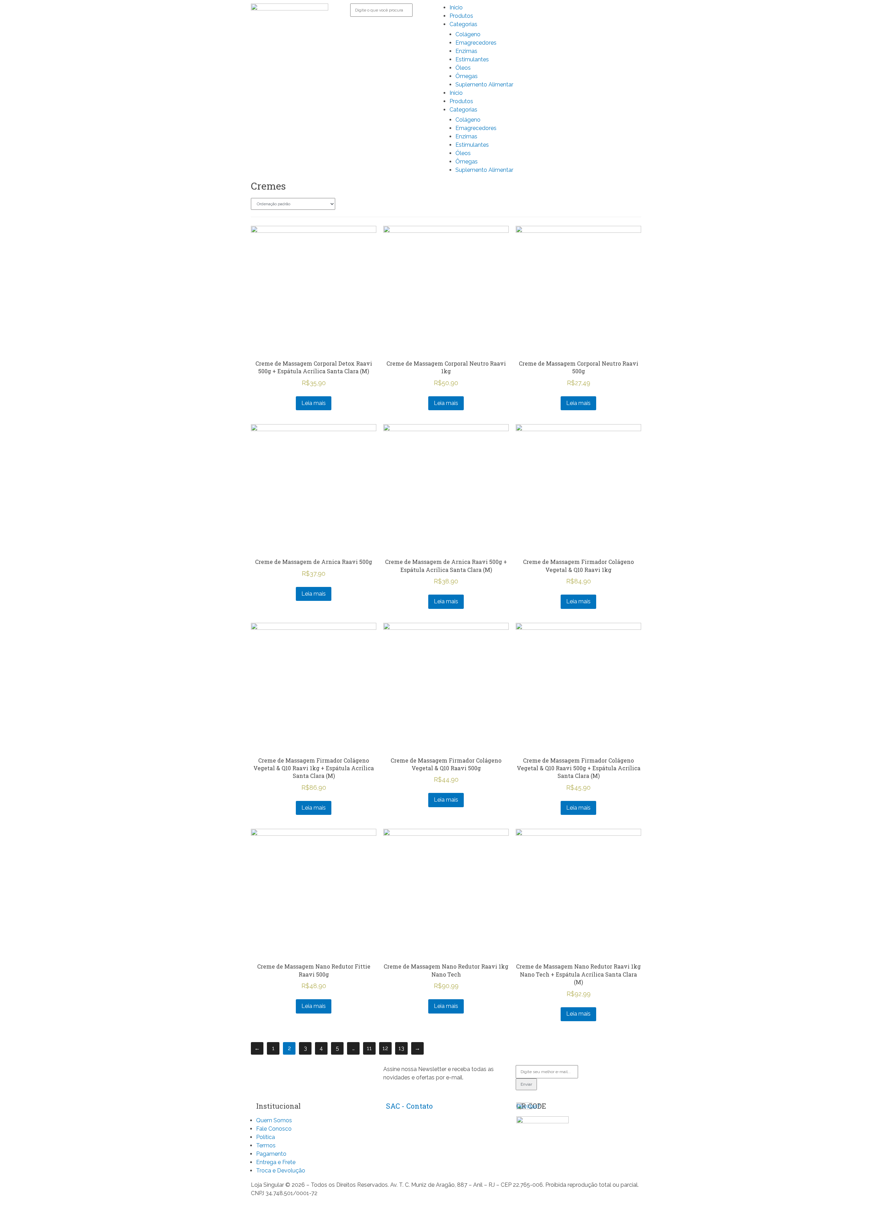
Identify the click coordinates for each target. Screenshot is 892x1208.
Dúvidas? (528, 1106)
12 (385, 1048)
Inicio (456, 7)
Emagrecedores (476, 42)
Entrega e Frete (275, 1162)
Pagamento (271, 1153)
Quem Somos (274, 1120)
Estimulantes (472, 59)
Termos (266, 1145)
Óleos (463, 67)
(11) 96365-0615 (405, 1135)
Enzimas (466, 51)
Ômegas (466, 76)
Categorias (463, 24)
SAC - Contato (409, 1105)
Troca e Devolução (280, 1170)
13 (401, 1048)
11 (369, 1048)
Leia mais (313, 403)
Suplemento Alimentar (484, 84)
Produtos (461, 16)
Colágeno (467, 34)
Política (265, 1137)
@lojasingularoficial (408, 1150)
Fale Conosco (274, 1128)
